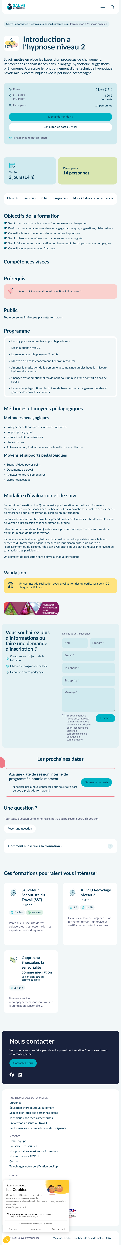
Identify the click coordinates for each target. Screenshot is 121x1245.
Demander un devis (60, 116)
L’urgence (15, 1102)
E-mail (68, 655)
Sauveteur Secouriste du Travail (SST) (33, 895)
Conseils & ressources (23, 1146)
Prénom (97, 643)
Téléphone (71, 668)
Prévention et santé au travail (28, 1123)
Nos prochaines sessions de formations (33, 1151)
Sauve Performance (17, 24)
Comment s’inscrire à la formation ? (35, 846)
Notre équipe (17, 1141)
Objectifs (12, 198)
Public (44, 198)
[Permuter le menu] (102, 6)
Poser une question (20, 828)
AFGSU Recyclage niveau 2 (96, 892)
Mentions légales (62, 1238)
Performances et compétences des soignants (37, 1128)
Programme (60, 198)
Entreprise (71, 680)
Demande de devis (96, 782)
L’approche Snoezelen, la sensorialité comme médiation (37, 965)
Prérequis (29, 198)
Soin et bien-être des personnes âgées (33, 1113)
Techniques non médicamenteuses (49, 24)
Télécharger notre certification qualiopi (33, 1166)
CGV (109, 1238)
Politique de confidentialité (89, 1238)
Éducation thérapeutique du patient (31, 1108)
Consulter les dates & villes (60, 127)
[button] (11, 1074)
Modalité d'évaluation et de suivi (93, 198)
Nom (67, 643)
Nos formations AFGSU (24, 1156)
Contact (14, 1161)
